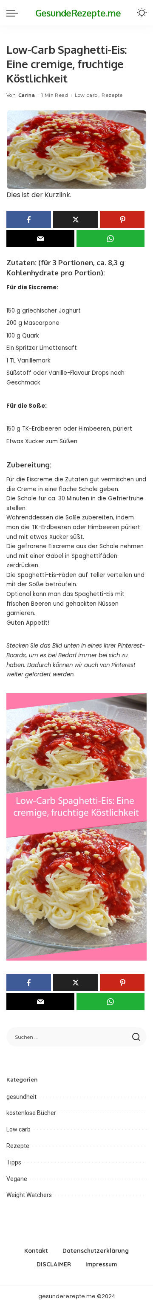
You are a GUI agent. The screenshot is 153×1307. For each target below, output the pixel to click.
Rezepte (112, 95)
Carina (26, 95)
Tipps (13, 1162)
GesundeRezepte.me (78, 13)
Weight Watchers (29, 1195)
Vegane (16, 1178)
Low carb (86, 95)
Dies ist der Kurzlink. (38, 195)
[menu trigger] (14, 12)
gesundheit (21, 1096)
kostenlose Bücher (31, 1112)
